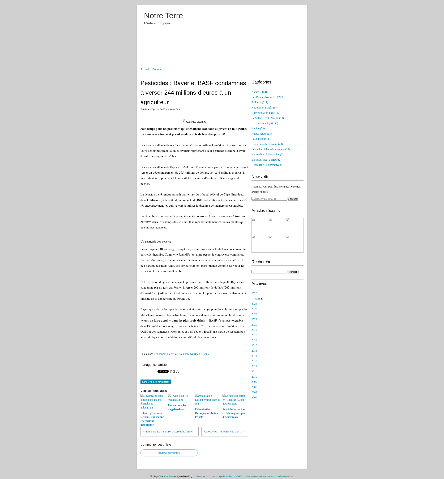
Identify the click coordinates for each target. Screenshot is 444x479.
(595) (267, 97)
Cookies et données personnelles (259, 476)
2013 (254, 361)
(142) (265, 112)
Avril (258, 298)
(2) (266, 159)
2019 (254, 329)
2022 (254, 314)
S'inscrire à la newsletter (155, 381)
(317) (259, 102)
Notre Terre (163, 15)
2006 (254, 397)
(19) (270, 149)
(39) (261, 138)
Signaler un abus (226, 476)
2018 (254, 335)
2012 (254, 366)
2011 (254, 371)
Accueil (144, 69)
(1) (267, 164)
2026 (254, 293)
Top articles (200, 476)
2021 (254, 319)
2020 (254, 324)
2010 (254, 376)
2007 (254, 392)
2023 (254, 308)
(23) (267, 144)
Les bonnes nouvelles (165, 353)
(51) (261, 133)
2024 (254, 303)
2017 (254, 340)
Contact (156, 69)
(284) (264, 107)
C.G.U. (239, 476)
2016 (254, 345)
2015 (254, 350)
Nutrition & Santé (200, 353)
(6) (267, 154)
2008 (254, 387)
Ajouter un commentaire (169, 453)
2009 (254, 381)
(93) (267, 117)
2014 (254, 355)
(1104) (259, 91)
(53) (264, 123)
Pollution (184, 353)
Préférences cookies (284, 476)
